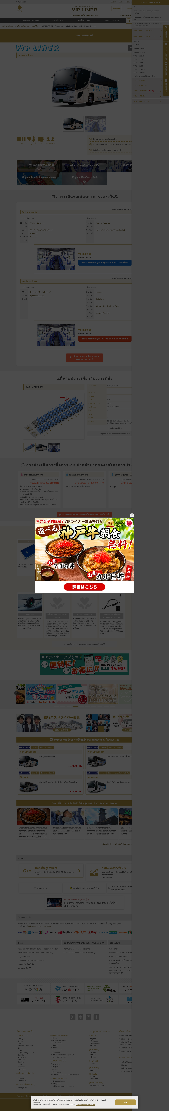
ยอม (125, 1102)
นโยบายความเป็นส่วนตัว (85, 1105)
